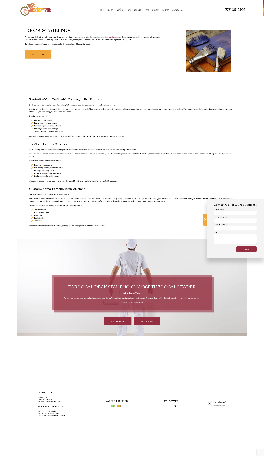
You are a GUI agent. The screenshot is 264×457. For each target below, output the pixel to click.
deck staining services (113, 37)
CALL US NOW (117, 321)
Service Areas (177, 10)
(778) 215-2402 (235, 9)
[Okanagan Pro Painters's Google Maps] (175, 406)
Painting (119, 10)
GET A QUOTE (38, 54)
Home (102, 10)
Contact (165, 10)
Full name (219, 209)
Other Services (134, 10)
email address (221, 225)
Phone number (221, 217)
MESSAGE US (147, 321)
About (110, 10)
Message (219, 232)
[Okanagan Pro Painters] (37, 8)
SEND (246, 249)
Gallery (155, 10)
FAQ (147, 10)
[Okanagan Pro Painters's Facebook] (167, 406)
